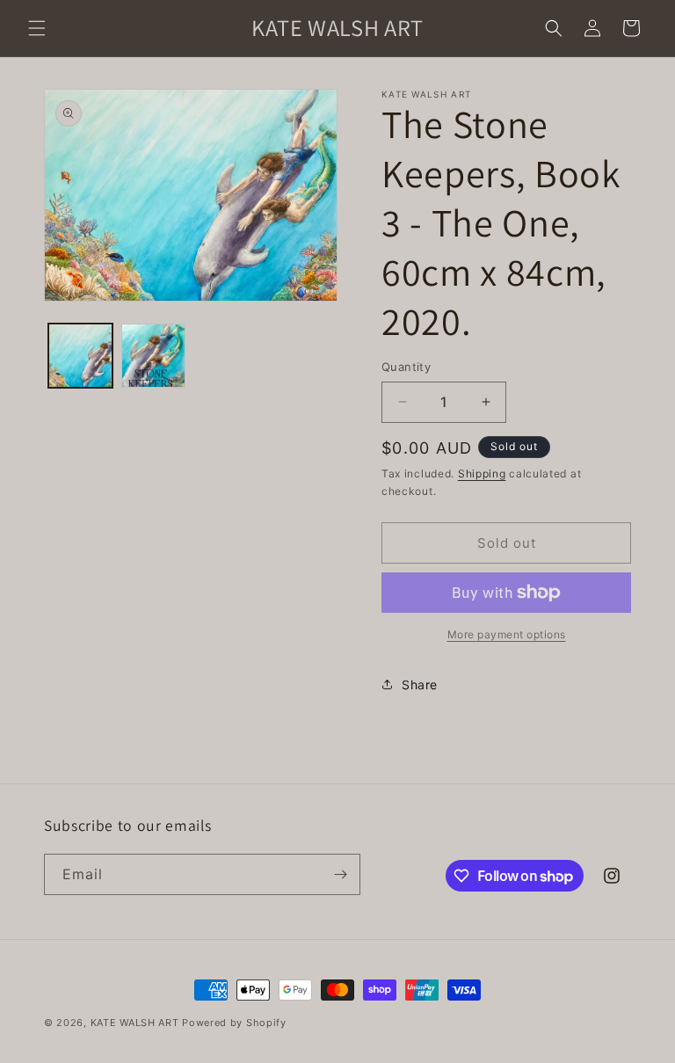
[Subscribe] (340, 874)
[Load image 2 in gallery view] (153, 356)
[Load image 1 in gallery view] (80, 356)
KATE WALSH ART (135, 1022)
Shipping (482, 473)
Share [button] (420, 684)
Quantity (406, 367)
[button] (37, 28)
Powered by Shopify (234, 1022)
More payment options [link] (506, 634)
